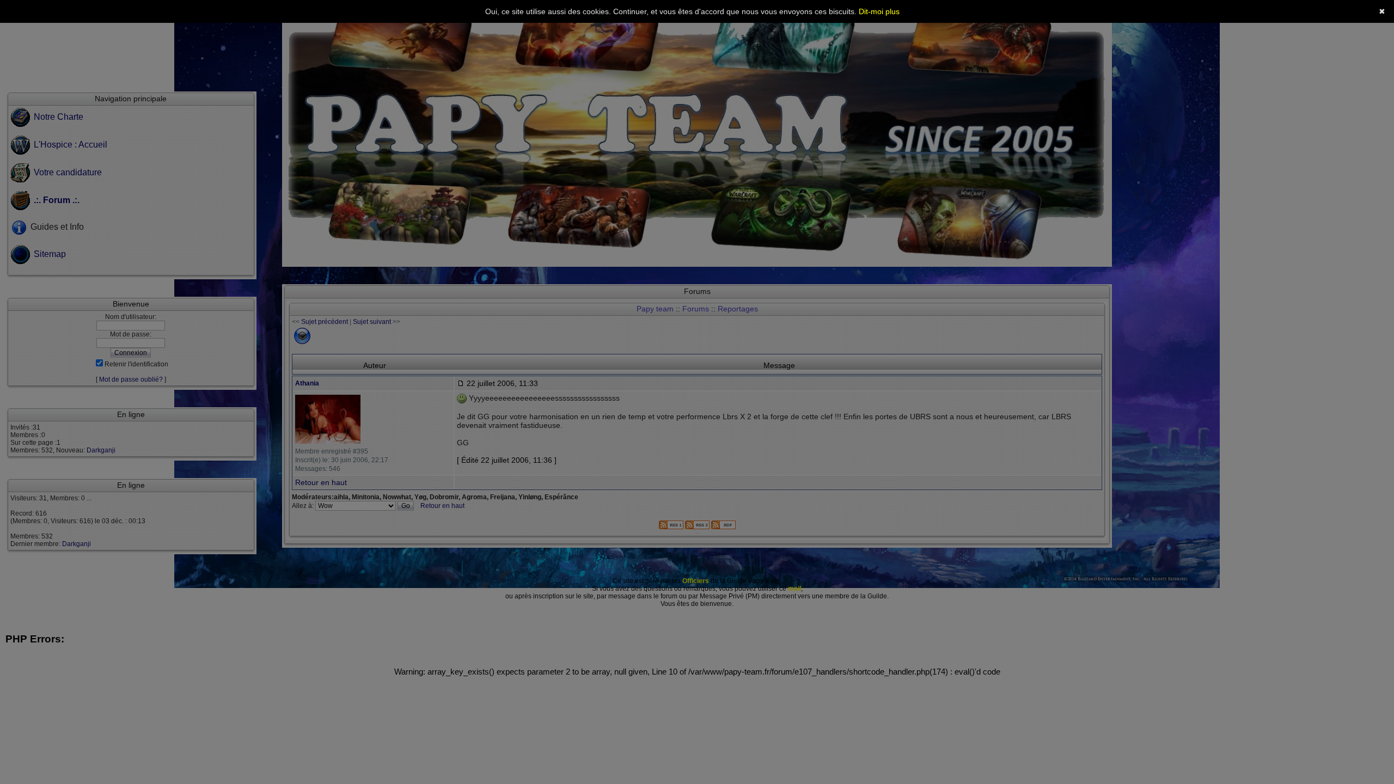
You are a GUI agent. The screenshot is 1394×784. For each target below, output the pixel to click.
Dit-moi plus (879, 11)
